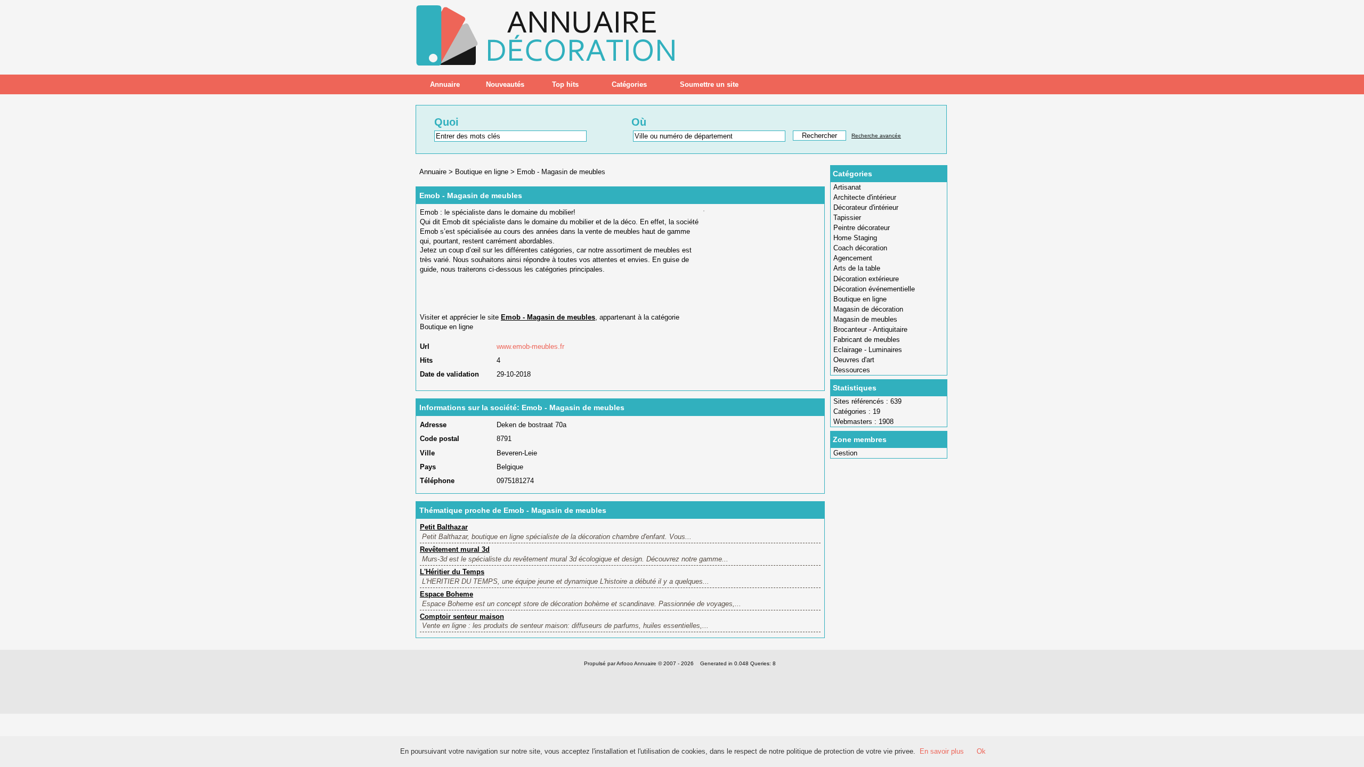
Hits (426, 360)
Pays (428, 467)
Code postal (439, 439)
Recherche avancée (876, 135)
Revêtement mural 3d (455, 549)
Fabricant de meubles (866, 340)
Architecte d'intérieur (864, 197)
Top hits (565, 84)
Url (424, 346)
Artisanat (847, 187)
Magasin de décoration (868, 309)
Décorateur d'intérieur (865, 207)
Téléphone (437, 481)
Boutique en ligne (860, 299)
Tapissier (847, 218)
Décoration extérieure (866, 279)
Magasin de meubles (865, 319)
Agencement (852, 258)
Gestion (845, 453)
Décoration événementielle (874, 289)
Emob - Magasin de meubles (561, 172)
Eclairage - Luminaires (867, 350)
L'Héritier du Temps (452, 572)
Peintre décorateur (861, 228)
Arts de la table (856, 268)
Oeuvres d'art (853, 360)
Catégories (629, 84)
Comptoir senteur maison (462, 617)
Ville (427, 453)
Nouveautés (505, 84)
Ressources (851, 370)
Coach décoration (860, 248)
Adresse (433, 425)
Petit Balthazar (444, 527)
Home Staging (855, 238)
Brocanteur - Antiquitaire (870, 329)
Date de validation (449, 374)
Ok (981, 751)
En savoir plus (942, 751)
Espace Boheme (446, 594)
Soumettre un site (709, 84)
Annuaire (445, 84)
